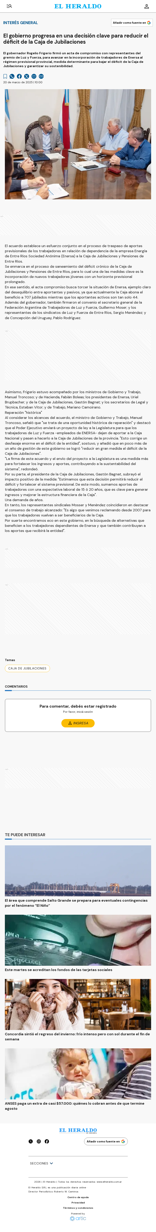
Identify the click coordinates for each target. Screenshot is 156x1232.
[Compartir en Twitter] (26, 76)
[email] (33, 76)
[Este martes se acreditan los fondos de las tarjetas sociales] (78, 940)
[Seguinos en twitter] (30, 1142)
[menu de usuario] (146, 6)
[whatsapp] (12, 76)
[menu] (9, 6)
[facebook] (19, 76)
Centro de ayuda (78, 1197)
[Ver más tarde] (5, 76)
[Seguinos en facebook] (47, 1142)
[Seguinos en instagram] (39, 1142)
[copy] (41, 76)
